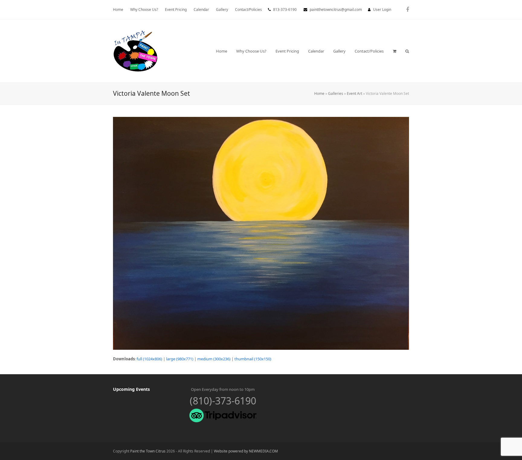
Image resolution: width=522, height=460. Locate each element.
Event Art (354, 93)
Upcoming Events (131, 389)
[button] (394, 51)
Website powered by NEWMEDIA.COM (246, 451)
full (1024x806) (149, 359)
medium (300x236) (213, 359)
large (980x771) (179, 359)
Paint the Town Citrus (148, 451)
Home (319, 93)
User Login (382, 9)
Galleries (335, 93)
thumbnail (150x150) (252, 359)
